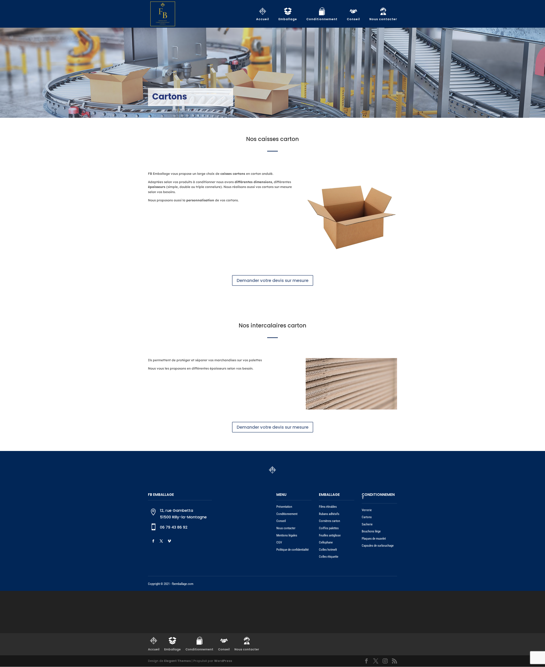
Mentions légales (286, 535)
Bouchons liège (371, 531)
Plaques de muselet (374, 538)
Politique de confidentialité (292, 550)
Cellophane (326, 542)
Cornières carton (329, 521)
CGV (279, 542)
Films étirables (328, 507)
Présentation (284, 507)
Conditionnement (286, 514)
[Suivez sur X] (161, 541)
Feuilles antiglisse (330, 535)
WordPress (223, 661)
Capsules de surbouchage (378, 546)
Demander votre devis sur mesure (272, 280)
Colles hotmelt (328, 550)
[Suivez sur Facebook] (153, 541)
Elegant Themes (177, 661)
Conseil (281, 521)
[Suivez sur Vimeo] (169, 541)
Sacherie (367, 524)
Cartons (367, 517)
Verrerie (367, 510)
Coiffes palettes (329, 528)
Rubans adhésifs (329, 514)
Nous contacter (285, 528)
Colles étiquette (328, 557)
